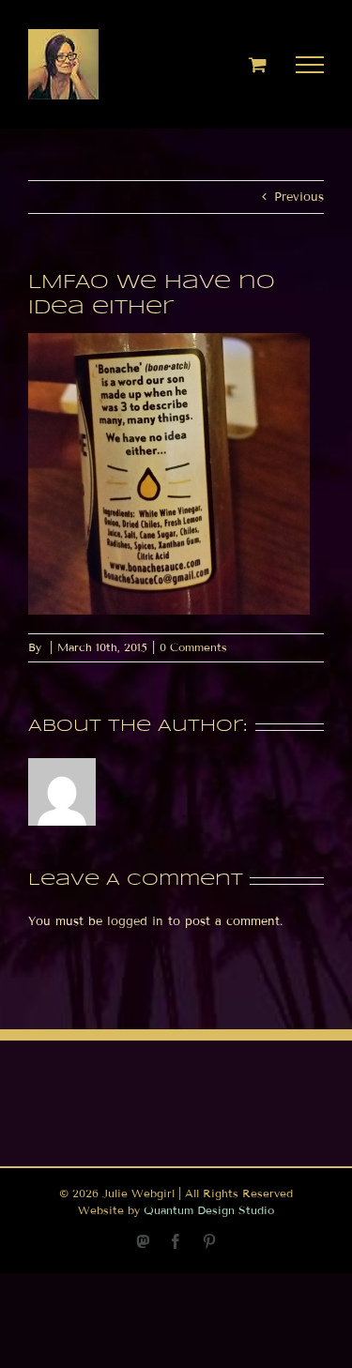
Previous (299, 197)
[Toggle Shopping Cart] (258, 64)
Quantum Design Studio (209, 1210)
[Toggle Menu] (310, 64)
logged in (135, 921)
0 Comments (193, 647)
